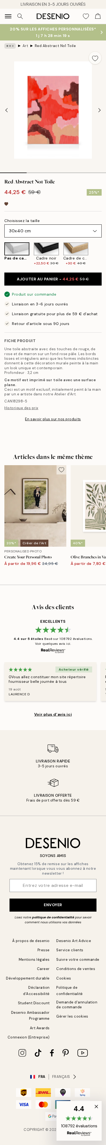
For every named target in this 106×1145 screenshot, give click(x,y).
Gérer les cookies (72, 1016)
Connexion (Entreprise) (29, 1037)
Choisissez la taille (22, 220)
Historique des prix (21, 408)
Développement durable (28, 978)
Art (25, 45)
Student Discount (34, 1003)
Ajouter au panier (53, 279)
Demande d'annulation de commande (76, 1004)
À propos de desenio (31, 940)
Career (43, 968)
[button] (79, 1121)
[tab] (13, 171)
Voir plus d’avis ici (53, 714)
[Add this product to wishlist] (95, 57)
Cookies (63, 978)
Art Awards (40, 1028)
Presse (44, 950)
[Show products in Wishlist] (86, 16)
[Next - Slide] (99, 110)
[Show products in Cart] (98, 16)
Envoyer (53, 904)
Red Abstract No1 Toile (55, 45)
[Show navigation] (8, 16)
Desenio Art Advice (73, 940)
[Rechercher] (20, 16)
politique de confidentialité (53, 917)
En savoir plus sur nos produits (53, 419)
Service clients (69, 950)
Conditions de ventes (75, 968)
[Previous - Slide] (6, 110)
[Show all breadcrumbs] (10, 46)
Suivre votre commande (77, 959)
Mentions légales (34, 959)
